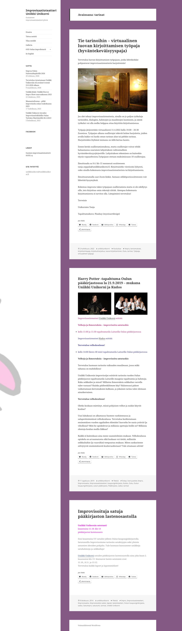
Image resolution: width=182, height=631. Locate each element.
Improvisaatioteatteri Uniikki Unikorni (41, 12)
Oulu (124, 251)
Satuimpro (87, 605)
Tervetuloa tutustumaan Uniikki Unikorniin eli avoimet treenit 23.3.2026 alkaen (39, 82)
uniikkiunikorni (104, 248)
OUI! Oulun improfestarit (36, 49)
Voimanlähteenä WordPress (89, 625)
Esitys (124, 481)
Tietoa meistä (31, 36)
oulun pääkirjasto (100, 486)
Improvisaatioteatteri (98, 483)
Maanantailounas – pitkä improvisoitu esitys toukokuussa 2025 (39, 103)
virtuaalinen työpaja (86, 254)
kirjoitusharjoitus (98, 251)
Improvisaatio (83, 483)
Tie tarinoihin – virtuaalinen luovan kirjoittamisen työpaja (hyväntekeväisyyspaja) (109, 45)
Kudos (102, 338)
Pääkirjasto (112, 486)
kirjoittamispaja (84, 251)
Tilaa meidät (31, 41)
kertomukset (135, 248)
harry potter (132, 481)
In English (30, 54)
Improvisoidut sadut (98, 603)
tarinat (130, 251)
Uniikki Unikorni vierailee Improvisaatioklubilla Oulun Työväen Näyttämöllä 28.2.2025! (38, 115)
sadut (120, 486)
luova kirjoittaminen (114, 251)
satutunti (96, 605)
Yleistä (116, 481)
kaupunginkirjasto (115, 483)
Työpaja (137, 251)
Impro (127, 248)
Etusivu (29, 32)
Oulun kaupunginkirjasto (134, 603)
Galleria (29, 45)
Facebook (30, 132)
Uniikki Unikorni (107, 318)
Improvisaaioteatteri (135, 600)
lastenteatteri (118, 603)
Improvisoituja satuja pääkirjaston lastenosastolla (107, 513)
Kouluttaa (117, 248)
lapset (109, 603)
